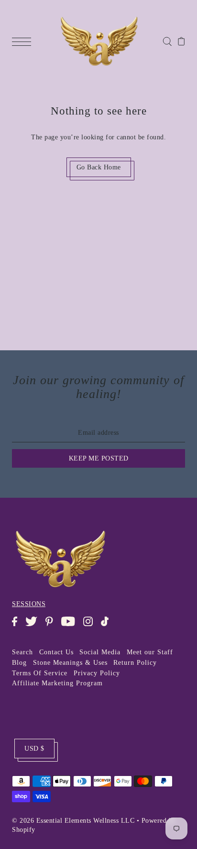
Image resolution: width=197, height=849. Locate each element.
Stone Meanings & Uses (70, 662)
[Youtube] (71, 626)
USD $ (34, 748)
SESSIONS (28, 604)
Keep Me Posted (99, 458)
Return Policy (135, 662)
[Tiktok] (108, 626)
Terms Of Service (39, 673)
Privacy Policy (97, 673)
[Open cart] (181, 41)
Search (22, 652)
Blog (19, 662)
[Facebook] (17, 626)
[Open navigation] (24, 41)
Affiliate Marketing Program (57, 683)
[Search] (167, 40)
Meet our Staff (150, 652)
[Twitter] (34, 626)
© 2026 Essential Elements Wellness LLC (73, 820)
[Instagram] (91, 626)
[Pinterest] (52, 626)
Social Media (99, 652)
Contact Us (56, 652)
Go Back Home (99, 167)
